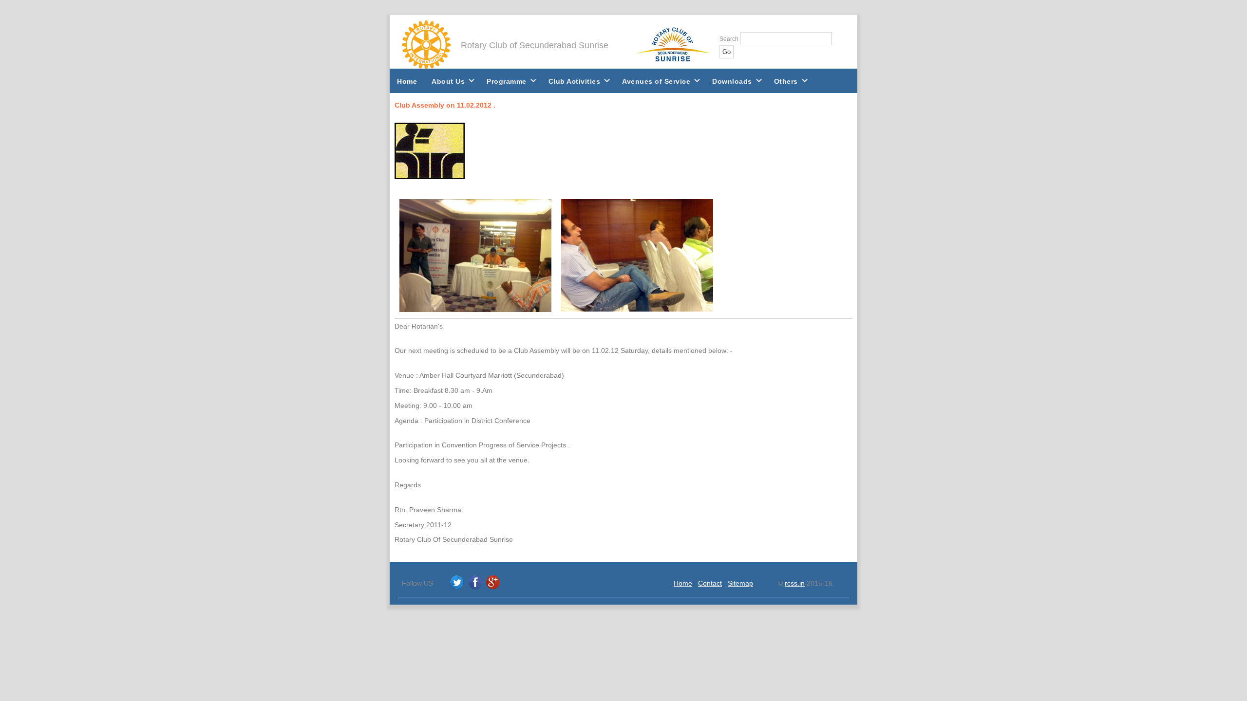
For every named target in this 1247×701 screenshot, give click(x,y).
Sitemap (740, 583)
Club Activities (574, 81)
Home (407, 81)
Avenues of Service (656, 81)
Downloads (732, 81)
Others (786, 81)
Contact (710, 583)
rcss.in (795, 583)
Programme (507, 81)
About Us (448, 81)
